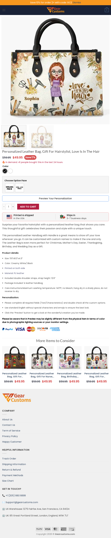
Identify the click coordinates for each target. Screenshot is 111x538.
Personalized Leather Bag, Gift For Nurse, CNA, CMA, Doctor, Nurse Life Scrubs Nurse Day (42, 375)
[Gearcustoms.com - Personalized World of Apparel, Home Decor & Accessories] (56, 10)
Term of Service (11, 430)
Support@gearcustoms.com (22, 502)
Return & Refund (11, 469)
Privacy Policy (10, 436)
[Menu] (4, 10)
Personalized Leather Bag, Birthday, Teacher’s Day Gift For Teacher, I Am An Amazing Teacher (69, 375)
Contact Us (8, 425)
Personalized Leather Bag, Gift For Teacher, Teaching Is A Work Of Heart (96, 375)
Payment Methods (12, 475)
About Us (7, 419)
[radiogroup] (55, 187)
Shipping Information (14, 464)
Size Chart (8, 480)
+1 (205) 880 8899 (16, 495)
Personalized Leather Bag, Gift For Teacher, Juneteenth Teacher (14, 375)
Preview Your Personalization (55, 198)
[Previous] (7, 70)
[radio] (5, 171)
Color (5, 166)
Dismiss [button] (77, 2)
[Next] (103, 70)
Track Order (9, 458)
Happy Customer (12, 441)
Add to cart (28, 206)
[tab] (55, 180)
